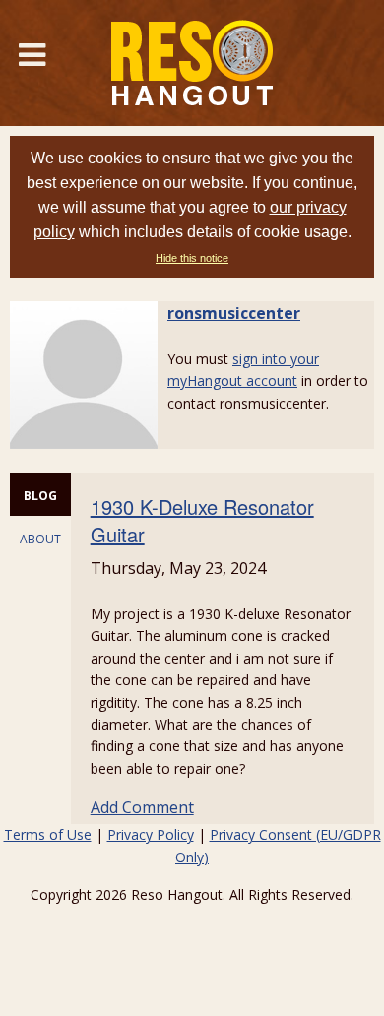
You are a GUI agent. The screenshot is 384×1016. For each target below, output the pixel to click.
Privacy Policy (150, 834)
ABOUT (40, 539)
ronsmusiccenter (233, 313)
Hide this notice (192, 258)
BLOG (40, 495)
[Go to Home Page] (192, 63)
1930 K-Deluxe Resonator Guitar (202, 520)
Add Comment (142, 807)
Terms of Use (48, 834)
